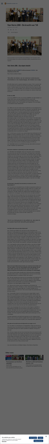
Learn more (4, 441)
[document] (24, 439)
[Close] (46, 436)
